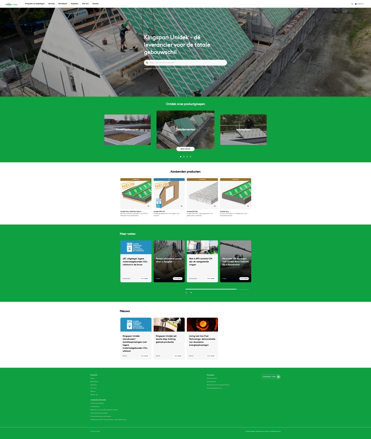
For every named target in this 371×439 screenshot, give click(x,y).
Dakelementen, (158, 69)
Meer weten (185, 149)
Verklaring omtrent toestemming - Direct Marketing (108, 419)
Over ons (85, 4)
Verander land (269, 377)
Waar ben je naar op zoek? (162, 63)
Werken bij (94, 395)
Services (51, 4)
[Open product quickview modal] (148, 206)
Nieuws (92, 391)
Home (92, 378)
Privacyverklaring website (99, 413)
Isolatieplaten (211, 381)
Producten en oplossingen (35, 4)
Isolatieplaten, (169, 69)
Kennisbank (62, 4)
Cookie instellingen (97, 403)
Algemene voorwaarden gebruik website (104, 410)
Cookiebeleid (94, 406)
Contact (95, 4)
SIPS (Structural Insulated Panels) (218, 385)
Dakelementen (212, 378)
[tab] (180, 156)
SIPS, (176, 69)
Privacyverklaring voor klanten (100, 416)
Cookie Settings (95, 431)
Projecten (74, 4)
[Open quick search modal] (352, 4)
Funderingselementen (187, 69)
